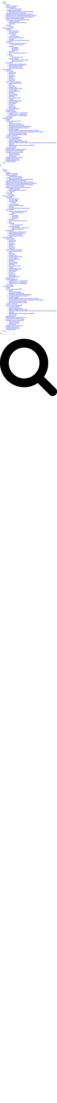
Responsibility (9, 62)
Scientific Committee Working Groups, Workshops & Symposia (24, 130)
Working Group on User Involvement (17, 133)
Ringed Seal (12, 80)
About (4, 3)
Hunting (11, 55)
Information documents (14, 154)
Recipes (14, 35)
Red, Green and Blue (14, 30)
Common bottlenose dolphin (15, 88)
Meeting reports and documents (13, 121)
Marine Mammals (7, 69)
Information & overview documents (14, 152)
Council (8, 4)
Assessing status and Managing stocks (18, 64)
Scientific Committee (11, 7)
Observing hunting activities (15, 66)
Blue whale (11, 85)
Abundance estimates (11, 111)
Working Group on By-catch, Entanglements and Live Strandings (21, 15)
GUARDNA (12, 23)
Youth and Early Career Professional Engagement (17, 19)
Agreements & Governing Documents (15, 150)
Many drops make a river (18, 61)
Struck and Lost (12, 146)
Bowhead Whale (13, 87)
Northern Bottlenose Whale (15, 100)
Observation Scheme (11, 148)
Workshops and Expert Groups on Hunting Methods (21, 11)
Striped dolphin (12, 107)
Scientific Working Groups (15, 8)
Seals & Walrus (9, 70)
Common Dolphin (13, 89)
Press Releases (12, 156)
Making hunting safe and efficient (17, 65)
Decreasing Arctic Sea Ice (18, 44)
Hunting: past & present (17, 57)
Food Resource (12, 33)
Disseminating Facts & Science (16, 68)
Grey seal (11, 74)
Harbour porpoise (13, 93)
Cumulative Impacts (13, 58)
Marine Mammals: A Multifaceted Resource (16, 149)
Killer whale (12, 96)
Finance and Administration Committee (15, 18)
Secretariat (8, 25)
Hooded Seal (12, 79)
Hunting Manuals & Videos (15, 139)
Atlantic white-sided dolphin (15, 83)
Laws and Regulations (14, 138)
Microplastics (15, 50)
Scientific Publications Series (12, 160)
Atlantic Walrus (12, 72)
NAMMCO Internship (14, 21)
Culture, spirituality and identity (16, 37)
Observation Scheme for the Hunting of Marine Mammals (19, 14)
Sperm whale (12, 105)
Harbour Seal (12, 76)
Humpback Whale (13, 95)
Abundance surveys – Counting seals (17, 114)
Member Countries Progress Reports (14, 157)
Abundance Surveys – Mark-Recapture (18, 115)
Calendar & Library (7, 118)
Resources (8, 29)
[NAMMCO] (0, 166)
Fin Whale (11, 92)
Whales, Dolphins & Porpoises (13, 81)
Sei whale (11, 104)
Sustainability (9, 41)
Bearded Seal (12, 73)
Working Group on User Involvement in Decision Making (19, 17)
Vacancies (11, 26)
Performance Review (11, 161)
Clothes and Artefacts (14, 36)
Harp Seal (11, 77)
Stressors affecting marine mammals (20, 59)
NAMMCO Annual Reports (12, 158)
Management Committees (12, 5)
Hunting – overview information (13, 137)
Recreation (11, 39)
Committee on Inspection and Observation (16, 12)
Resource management (8, 28)
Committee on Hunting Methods (13, 10)
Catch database (9, 116)
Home (4, 1)
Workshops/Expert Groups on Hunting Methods (20, 126)
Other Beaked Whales (14, 101)
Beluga (10, 84)
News (4, 162)
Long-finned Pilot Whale (15, 97)
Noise (10, 54)
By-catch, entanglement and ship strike (18, 52)
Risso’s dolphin (12, 103)
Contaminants (15, 47)
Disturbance (12, 51)
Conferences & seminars (11, 135)
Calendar (8, 119)
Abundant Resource (13, 32)
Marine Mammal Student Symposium (17, 22)
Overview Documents (14, 153)
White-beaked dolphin (14, 108)
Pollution (11, 46)
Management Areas (10, 110)
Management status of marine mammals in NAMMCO (21, 145)
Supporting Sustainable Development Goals (19, 40)
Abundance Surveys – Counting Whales (18, 112)
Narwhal (11, 99)
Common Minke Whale (14, 91)
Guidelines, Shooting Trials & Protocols (18, 141)
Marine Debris (15, 48)
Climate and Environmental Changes (17, 43)
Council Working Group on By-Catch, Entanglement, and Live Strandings (26, 131)
